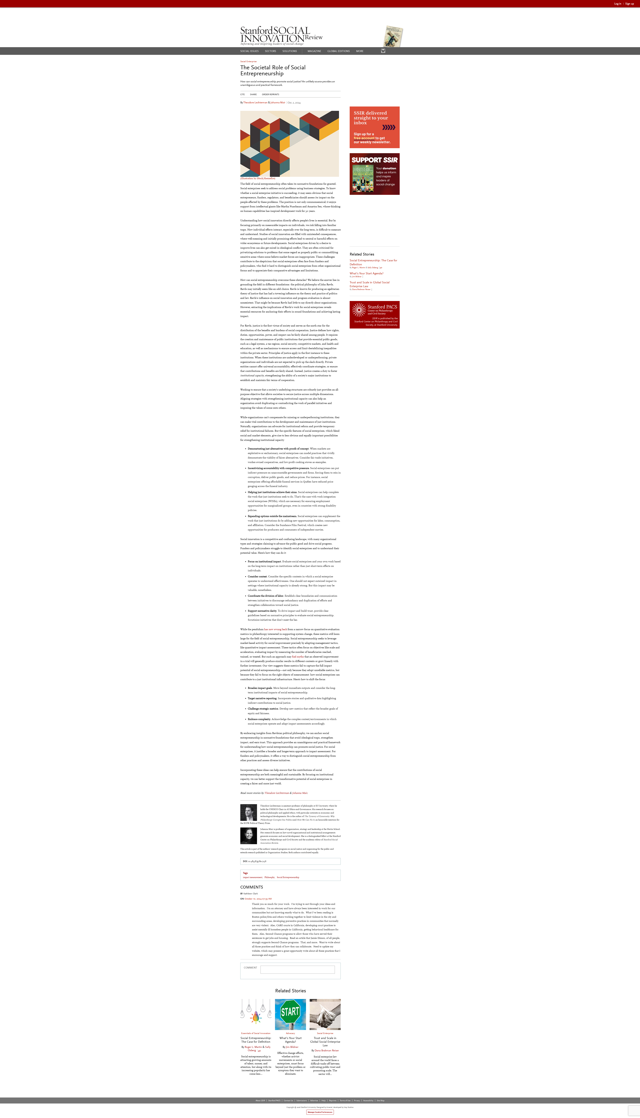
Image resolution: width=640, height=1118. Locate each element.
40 (260, 1050)
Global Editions (339, 51)
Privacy (357, 1101)
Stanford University (387, 324)
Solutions (289, 51)
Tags (245, 873)
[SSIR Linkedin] (373, 50)
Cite (242, 94)
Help (324, 1101)
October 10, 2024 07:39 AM (258, 898)
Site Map (380, 1101)
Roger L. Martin (253, 1046)
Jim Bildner (292, 1046)
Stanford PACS (274, 1101)
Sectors (270, 51)
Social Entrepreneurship (288, 877)
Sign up (629, 3)
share (253, 94)
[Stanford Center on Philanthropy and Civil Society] (375, 309)
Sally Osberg (373, 267)
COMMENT (250, 967)
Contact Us (288, 1101)
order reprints (270, 94)
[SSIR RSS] (388, 50)
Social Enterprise (248, 61)
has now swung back (275, 629)
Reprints (332, 1101)
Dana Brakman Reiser (327, 1050)
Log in (617, 3)
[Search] (396, 50)
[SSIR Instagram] (378, 50)
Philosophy (269, 877)
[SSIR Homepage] (281, 36)
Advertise (314, 1101)
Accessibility (368, 1101)
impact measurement (252, 877)
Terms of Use (345, 1101)
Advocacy (290, 1033)
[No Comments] (365, 276)
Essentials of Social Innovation (255, 1033)
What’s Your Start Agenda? (291, 1040)
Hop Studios (349, 1107)
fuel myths (298, 656)
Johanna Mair (277, 102)
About (260, 1101)
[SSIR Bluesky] (383, 50)
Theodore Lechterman (255, 102)
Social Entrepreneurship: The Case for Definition (255, 1040)
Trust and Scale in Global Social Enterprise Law (325, 1041)
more (360, 51)
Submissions (301, 1101)
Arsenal (329, 1107)
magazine (314, 51)
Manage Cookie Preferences (320, 1112)
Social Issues (249, 51)
